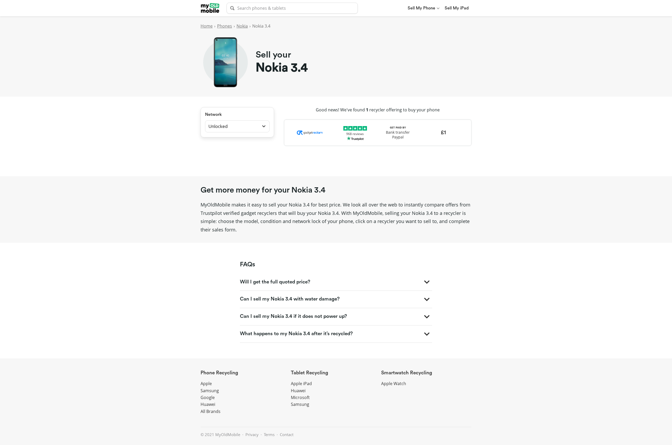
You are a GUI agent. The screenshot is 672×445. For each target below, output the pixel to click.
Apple (206, 383)
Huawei (208, 404)
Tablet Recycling (309, 372)
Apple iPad (301, 383)
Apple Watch (393, 383)
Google (208, 397)
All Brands (210, 411)
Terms (269, 434)
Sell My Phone (421, 8)
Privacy (252, 434)
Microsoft (300, 397)
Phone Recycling (219, 372)
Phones (224, 26)
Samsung (210, 391)
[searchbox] (292, 8)
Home (207, 26)
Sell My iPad (457, 8)
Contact (286, 434)
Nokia (242, 26)
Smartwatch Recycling (406, 372)
